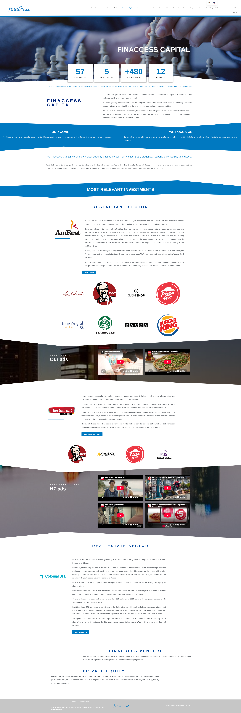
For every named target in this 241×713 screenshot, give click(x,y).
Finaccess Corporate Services (192, 8)
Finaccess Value (158, 8)
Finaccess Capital (127, 8)
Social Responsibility (212, 8)
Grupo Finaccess (96, 8)
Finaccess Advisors (143, 8)
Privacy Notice (84, 701)
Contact (235, 12)
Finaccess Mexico (112, 8)
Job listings (234, 8)
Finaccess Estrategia (172, 8)
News (226, 8)
